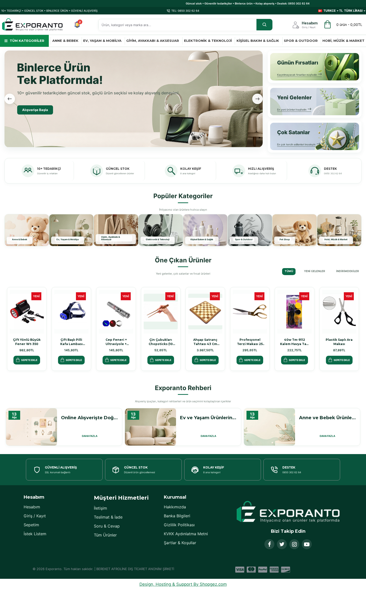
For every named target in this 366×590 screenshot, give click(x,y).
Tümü (289, 271)
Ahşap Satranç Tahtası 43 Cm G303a (205, 342)
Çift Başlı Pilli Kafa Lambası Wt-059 (71, 342)
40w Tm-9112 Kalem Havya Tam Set (294, 342)
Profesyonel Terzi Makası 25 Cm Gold (250, 342)
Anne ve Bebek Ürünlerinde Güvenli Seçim (327, 417)
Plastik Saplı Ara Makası (339, 342)
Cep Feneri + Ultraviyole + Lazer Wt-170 (116, 342)
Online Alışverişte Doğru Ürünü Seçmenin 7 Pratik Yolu (89, 417)
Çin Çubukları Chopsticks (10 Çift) (161, 342)
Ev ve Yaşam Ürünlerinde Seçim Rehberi (208, 417)
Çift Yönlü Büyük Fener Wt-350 (27, 342)
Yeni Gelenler (314, 271)
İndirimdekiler (347, 271)
